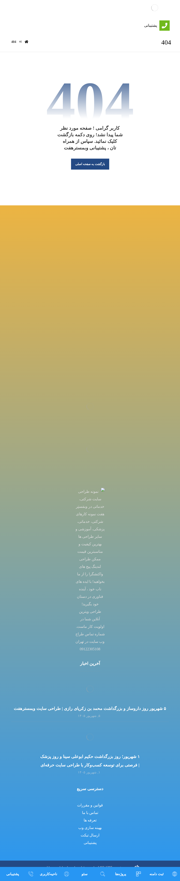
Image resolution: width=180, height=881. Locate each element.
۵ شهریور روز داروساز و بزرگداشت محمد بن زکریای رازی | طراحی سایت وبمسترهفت (90, 708)
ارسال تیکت (90, 835)
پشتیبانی (90, 843)
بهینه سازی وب (90, 828)
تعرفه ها (90, 820)
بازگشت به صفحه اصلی (90, 164)
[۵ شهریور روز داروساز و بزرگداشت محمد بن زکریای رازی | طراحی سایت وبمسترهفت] (90, 689)
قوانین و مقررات (90, 805)
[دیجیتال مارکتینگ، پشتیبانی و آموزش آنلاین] (155, 8)
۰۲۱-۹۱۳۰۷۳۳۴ (90, 352)
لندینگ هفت (92, 9)
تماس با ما (90, 813)
